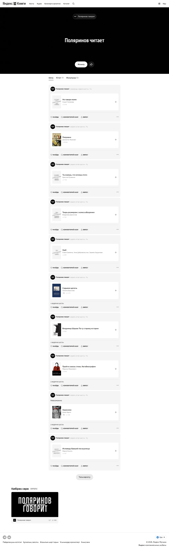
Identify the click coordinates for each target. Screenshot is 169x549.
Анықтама (85, 542)
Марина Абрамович (69, 369)
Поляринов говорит (62, 89)
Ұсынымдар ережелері (70, 542)
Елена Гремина (67, 252)
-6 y (87, 126)
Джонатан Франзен (69, 140)
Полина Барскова (68, 290)
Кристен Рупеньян (68, 177)
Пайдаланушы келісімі (12, 542)
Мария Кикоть (67, 451)
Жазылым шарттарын (49, 542)
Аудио (39, 4)
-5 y (90, 89)
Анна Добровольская (81, 252)
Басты (31, 4)
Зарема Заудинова (96, 252)
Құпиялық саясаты (31, 542)
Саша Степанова (68, 102)
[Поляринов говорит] (34, 504)
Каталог (66, 4)
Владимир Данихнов (69, 215)
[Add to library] (116, 102)
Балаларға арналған (52, 4)
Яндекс (142, 545)
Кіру (164, 4)
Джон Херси (66, 412)
